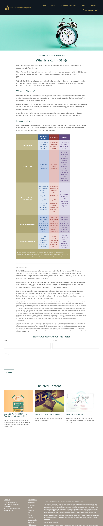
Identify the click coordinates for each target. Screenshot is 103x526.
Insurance (31, 510)
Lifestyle (30, 517)
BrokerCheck (79, 501)
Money (30, 515)
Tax (29, 512)
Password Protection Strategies (48, 414)
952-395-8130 (12, 502)
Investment (31, 505)
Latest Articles (32, 520)
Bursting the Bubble (74, 414)
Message (7, 354)
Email (55, 340)
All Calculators (32, 525)
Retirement (31, 502)
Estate (30, 507)
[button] (44, 6)
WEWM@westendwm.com (12, 511)
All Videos (31, 522)
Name (6, 340)
